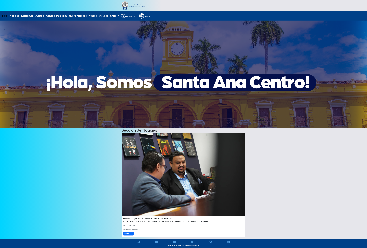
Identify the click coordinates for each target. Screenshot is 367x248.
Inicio (4, 15)
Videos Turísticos (98, 15)
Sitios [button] (113, 15)
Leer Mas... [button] (128, 234)
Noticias (14, 15)
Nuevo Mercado (78, 15)
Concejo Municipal (56, 15)
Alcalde (39, 15)
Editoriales (27, 15)
